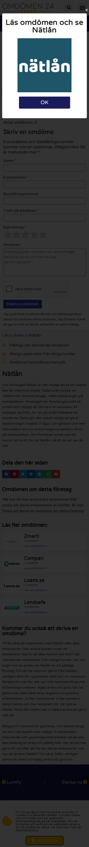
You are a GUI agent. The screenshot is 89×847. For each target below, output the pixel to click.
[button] (86, 9)
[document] (44, 423)
